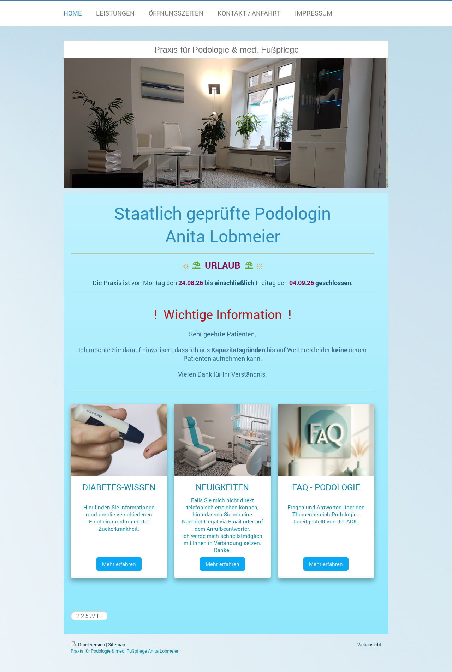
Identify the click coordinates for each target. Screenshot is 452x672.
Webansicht (369, 644)
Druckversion (91, 644)
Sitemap (116, 644)
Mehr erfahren (119, 564)
